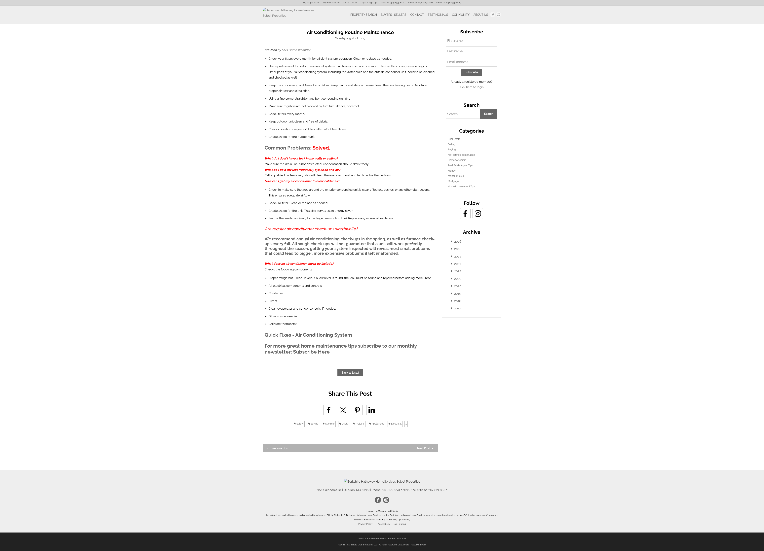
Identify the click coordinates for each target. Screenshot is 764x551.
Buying (452, 149)
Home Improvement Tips (461, 186)
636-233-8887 (453, 2)
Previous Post (279, 448)
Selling (451, 144)
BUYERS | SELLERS (393, 14)
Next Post (423, 448)
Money (452, 170)
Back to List (349, 372)
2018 (457, 301)
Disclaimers (403, 544)
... (406, 423)
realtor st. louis (456, 176)
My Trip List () (350, 2)
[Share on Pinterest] (357, 410)
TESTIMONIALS (438, 14)
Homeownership (457, 160)
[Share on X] (343, 410)
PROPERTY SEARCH (363, 14)
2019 (457, 293)
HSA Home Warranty (296, 50)
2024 (457, 256)
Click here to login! (471, 87)
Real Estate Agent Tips (460, 165)
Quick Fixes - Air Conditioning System (308, 335)
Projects (359, 423)
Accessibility (384, 524)
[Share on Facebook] (328, 410)
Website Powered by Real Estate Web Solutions (382, 538)
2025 (457, 249)
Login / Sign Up (369, 2)
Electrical (396, 423)
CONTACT (417, 14)
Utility (344, 423)
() (311, 2)
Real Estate (454, 139)
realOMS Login (418, 544)
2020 (457, 286)
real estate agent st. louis (461, 155)
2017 (457, 308)
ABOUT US (481, 14)
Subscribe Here (311, 352)
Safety (300, 423)
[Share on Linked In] (371, 410)
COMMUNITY (461, 14)
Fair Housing (400, 524)
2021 (457, 279)
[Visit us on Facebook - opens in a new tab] (492, 14)
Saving (314, 423)
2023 (457, 264)
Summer (330, 423)
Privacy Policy (365, 524)
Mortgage (453, 181)
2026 (457, 241)
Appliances (377, 423)
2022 (457, 271)
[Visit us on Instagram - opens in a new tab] (498, 14)
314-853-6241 (397, 2)
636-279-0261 (425, 2)
